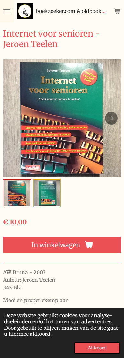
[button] (17, 193)
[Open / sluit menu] (7, 11)
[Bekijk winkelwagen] (117, 11)
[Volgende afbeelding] (111, 118)
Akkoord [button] (97, 348)
